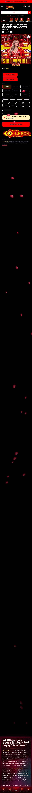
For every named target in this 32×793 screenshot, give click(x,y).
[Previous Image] (4, 51)
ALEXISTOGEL (16, 124)
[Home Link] (10, 7)
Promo (3, 790)
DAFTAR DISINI (10, 75)
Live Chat (29, 790)
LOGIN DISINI (10, 79)
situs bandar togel (17, 768)
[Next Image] (28, 51)
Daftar (16, 790)
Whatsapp (22, 790)
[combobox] (14, 12)
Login (10, 790)
